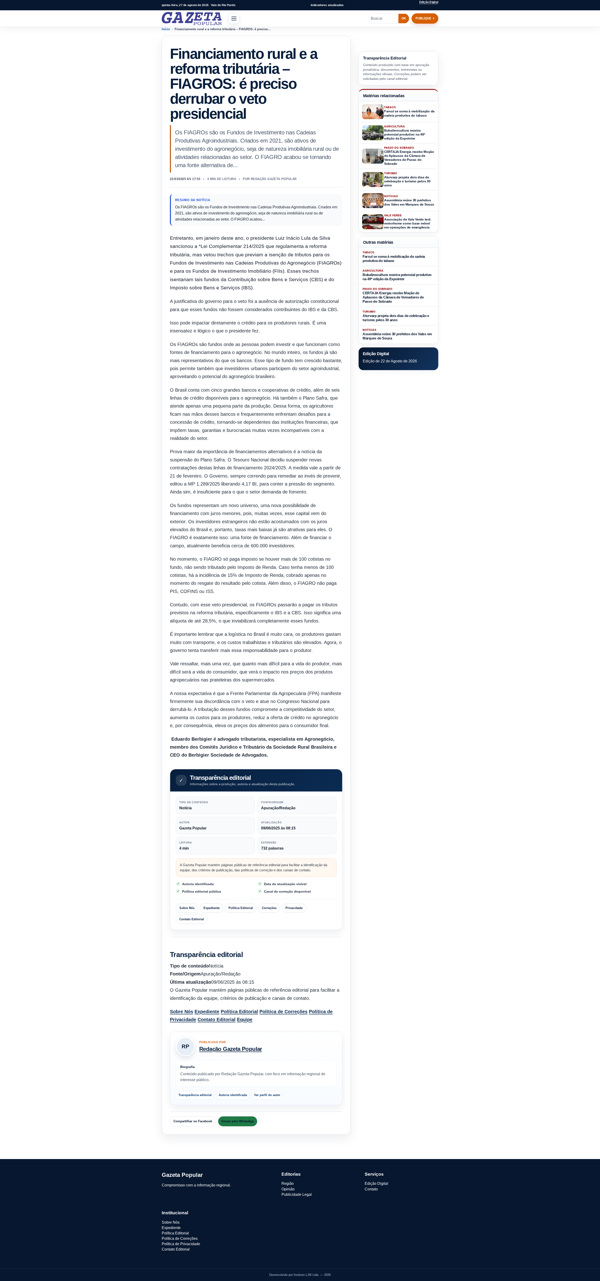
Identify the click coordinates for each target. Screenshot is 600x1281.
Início (166, 29)
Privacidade (294, 908)
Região (287, 1183)
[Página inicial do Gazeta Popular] (192, 18)
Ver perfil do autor (267, 1095)
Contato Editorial (191, 919)
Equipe (244, 1019)
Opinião (288, 1189)
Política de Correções (283, 1011)
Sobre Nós (187, 908)
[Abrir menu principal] (234, 18)
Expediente (211, 908)
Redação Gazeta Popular (230, 1049)
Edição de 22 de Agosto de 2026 (390, 361)
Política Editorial (241, 908)
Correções (269, 908)
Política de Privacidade (181, 1244)
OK (403, 18)
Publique (423, 18)
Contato (371, 1189)
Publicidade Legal (296, 1194)
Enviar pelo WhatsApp (237, 1121)
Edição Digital (428, 2)
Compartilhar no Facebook (192, 1121)
